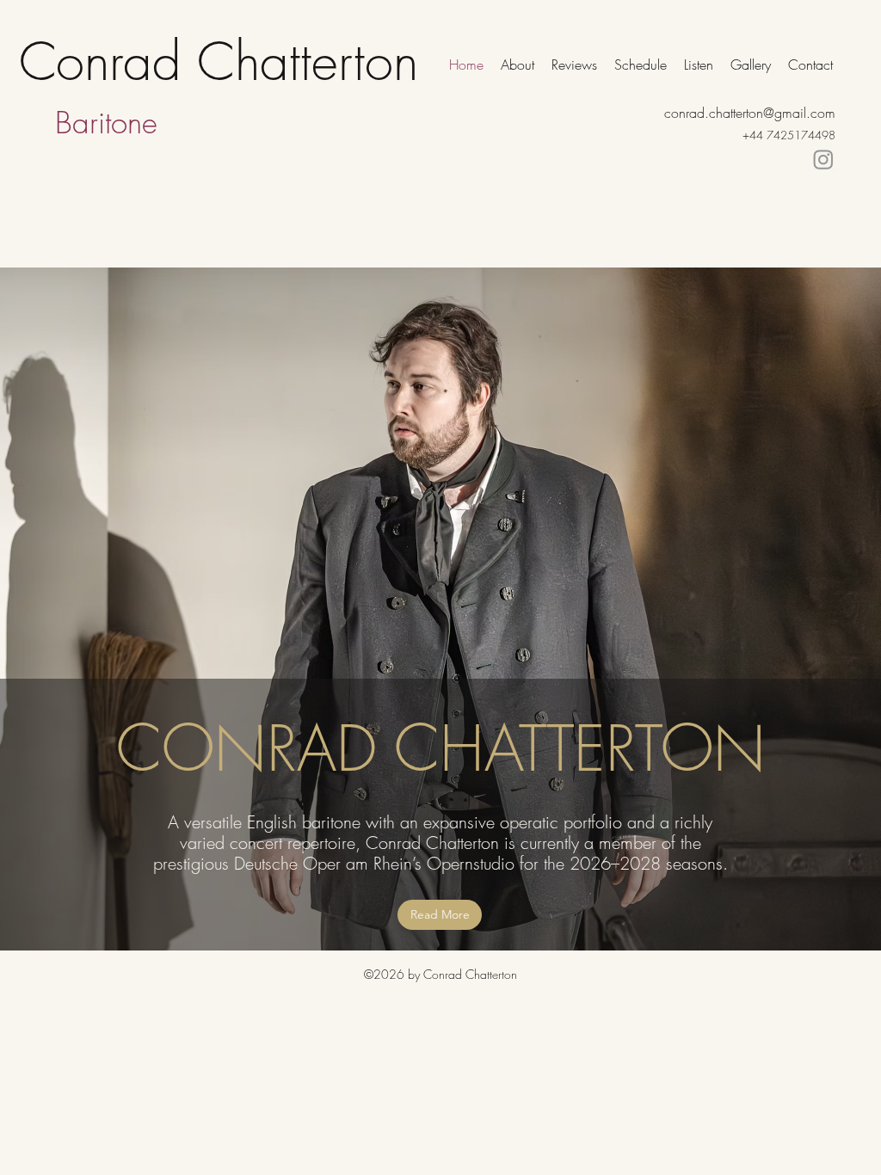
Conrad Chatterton (218, 61)
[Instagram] (823, 159)
